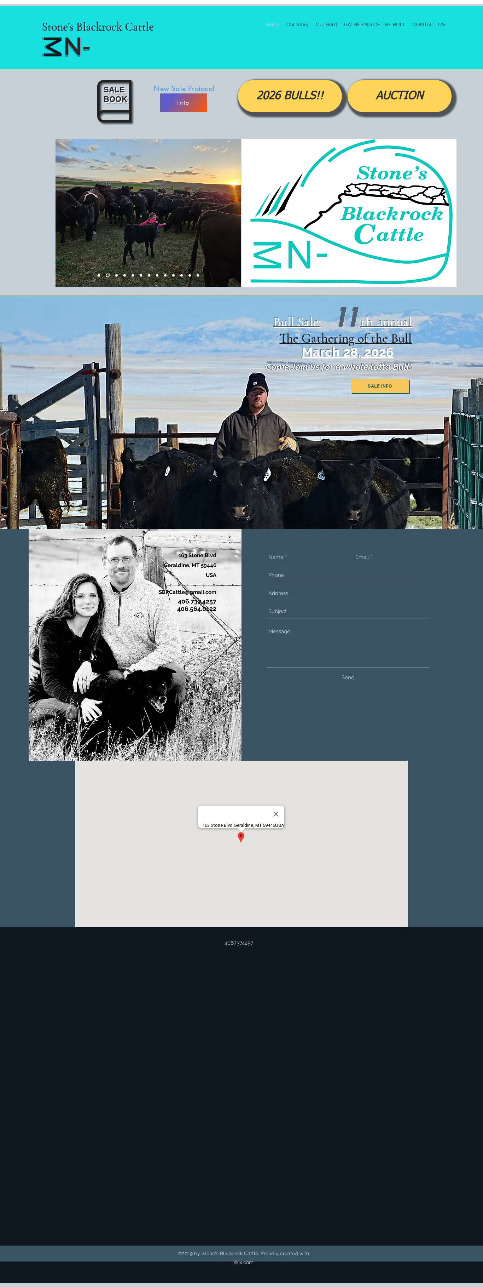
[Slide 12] (116, 276)
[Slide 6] (165, 275)
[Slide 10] (99, 275)
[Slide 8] (181, 275)
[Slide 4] (149, 275)
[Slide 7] (173, 275)
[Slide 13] (198, 275)
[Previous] (65, 212)
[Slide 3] (124, 275)
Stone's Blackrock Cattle (98, 27)
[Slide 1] (107, 275)
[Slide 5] (157, 275)
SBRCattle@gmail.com (187, 592)
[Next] (231, 212)
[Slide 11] (133, 275)
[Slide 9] (141, 275)
